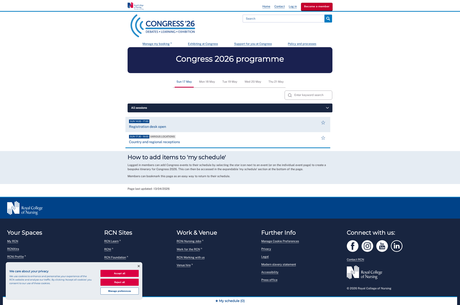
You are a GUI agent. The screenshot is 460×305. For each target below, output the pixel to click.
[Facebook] (354, 245)
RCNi (107, 249)
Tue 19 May (229, 81)
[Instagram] (369, 245)
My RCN (12, 241)
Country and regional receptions (154, 142)
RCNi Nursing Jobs (189, 241)
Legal (265, 256)
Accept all (119, 273)
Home (266, 6)
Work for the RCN (188, 249)
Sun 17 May (184, 81)
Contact (279, 6)
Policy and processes (302, 44)
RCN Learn (111, 241)
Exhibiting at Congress (203, 44)
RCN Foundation (115, 257)
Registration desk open (147, 127)
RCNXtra (13, 249)
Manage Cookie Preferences (280, 241)
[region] (74, 280)
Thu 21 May (276, 81)
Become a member (317, 6)
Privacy (266, 249)
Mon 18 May (207, 81)
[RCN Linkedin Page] (398, 245)
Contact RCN (355, 259)
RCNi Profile (15, 256)
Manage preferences (119, 291)
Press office (269, 280)
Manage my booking (156, 44)
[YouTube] (383, 245)
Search (328, 19)
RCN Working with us (191, 257)
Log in (293, 6)
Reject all (119, 282)
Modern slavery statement (278, 264)
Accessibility (270, 272)
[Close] (139, 266)
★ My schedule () (230, 301)
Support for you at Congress (253, 44)
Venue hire (184, 265)
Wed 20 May (253, 81)
